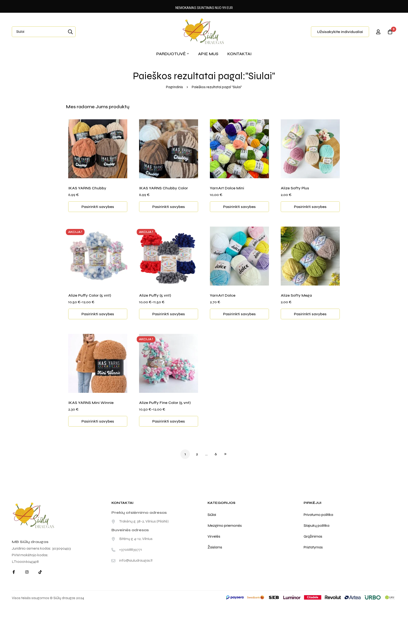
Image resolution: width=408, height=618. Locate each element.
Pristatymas (313, 547)
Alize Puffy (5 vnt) (155, 295)
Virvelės (214, 536)
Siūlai (212, 514)
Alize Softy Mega (296, 295)
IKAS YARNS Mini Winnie (91, 402)
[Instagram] (27, 572)
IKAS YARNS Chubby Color (163, 188)
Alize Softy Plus (295, 188)
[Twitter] (40, 572)
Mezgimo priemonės (225, 525)
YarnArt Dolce (222, 295)
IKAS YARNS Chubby (87, 188)
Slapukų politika (316, 525)
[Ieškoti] (70, 31)
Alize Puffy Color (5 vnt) (89, 295)
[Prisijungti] (378, 31)
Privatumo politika (318, 514)
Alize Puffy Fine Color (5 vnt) (165, 402)
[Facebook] (14, 572)
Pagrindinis (174, 87)
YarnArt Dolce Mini (227, 188)
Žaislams (215, 547)
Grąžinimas (313, 536)
